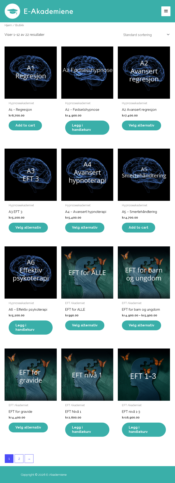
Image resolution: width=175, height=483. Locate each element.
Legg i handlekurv (81, 127)
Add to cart (25, 125)
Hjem (8, 25)
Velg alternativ (141, 125)
